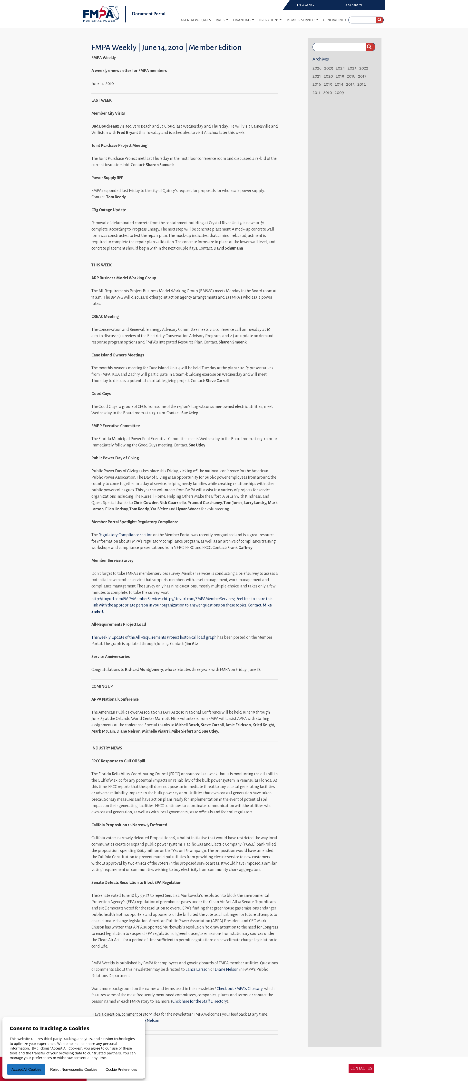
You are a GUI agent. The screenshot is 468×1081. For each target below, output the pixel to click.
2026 (317, 68)
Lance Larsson (197, 969)
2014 (339, 84)
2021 (316, 76)
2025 (328, 68)
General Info (334, 20)
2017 (362, 76)
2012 (361, 84)
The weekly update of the (113, 637)
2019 (340, 76)
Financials (242, 20)
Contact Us (361, 1068)
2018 (351, 76)
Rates (220, 20)
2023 (352, 68)
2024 (340, 68)
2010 (327, 92)
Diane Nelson (226, 969)
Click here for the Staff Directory (199, 1001)
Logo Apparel (353, 5)
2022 (363, 68)
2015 (328, 84)
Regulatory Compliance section (125, 535)
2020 (328, 76)
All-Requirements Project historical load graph (176, 637)
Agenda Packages (196, 20)
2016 (316, 84)
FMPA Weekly (305, 5)
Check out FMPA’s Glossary (240, 989)
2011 (316, 92)
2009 (339, 92)
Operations (269, 20)
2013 (350, 84)
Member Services (300, 20)
